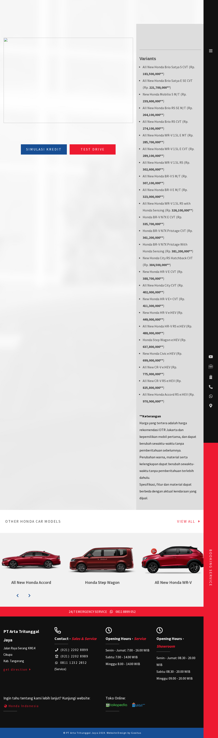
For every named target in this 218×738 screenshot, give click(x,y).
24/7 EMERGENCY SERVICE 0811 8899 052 (102, 611)
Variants (147, 58)
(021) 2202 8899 (73, 650)
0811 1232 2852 (73, 663)
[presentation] (17, 595)
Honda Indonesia (24, 706)
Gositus (136, 732)
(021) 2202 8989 (73, 656)
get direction (16, 669)
